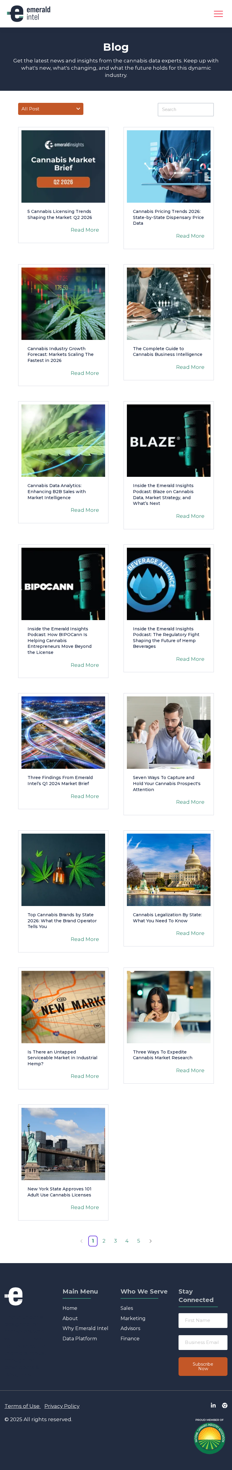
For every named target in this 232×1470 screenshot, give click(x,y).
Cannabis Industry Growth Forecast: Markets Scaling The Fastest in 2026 (60, 354)
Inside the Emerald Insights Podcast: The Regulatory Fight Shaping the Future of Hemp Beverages (166, 637)
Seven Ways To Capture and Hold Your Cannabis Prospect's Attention (167, 783)
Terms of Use (22, 1406)
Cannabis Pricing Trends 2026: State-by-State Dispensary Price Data (168, 217)
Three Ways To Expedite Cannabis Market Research (162, 1055)
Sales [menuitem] (127, 1308)
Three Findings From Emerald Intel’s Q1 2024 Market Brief (60, 780)
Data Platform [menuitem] (80, 1339)
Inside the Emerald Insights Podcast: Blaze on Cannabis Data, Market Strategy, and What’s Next (163, 494)
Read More (85, 230)
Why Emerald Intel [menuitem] (85, 1328)
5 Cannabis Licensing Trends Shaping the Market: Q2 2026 (59, 214)
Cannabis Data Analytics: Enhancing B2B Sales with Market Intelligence (56, 491)
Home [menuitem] (70, 1308)
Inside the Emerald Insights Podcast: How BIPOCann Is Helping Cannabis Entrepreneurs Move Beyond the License (59, 640)
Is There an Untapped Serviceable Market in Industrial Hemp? (62, 1057)
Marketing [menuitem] (133, 1318)
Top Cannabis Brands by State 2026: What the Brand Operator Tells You (62, 920)
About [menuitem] (70, 1318)
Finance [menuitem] (130, 1339)
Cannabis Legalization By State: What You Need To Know (167, 918)
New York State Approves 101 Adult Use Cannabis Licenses (59, 1192)
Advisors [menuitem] (130, 1328)
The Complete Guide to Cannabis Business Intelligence (167, 351)
